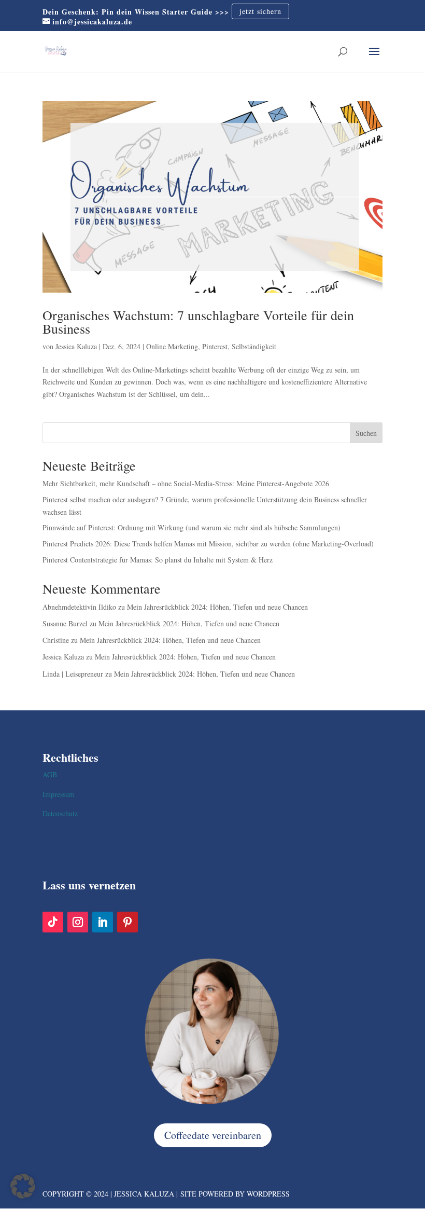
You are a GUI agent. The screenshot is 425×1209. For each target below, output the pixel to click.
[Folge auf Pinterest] (127, 922)
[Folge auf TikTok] (52, 922)
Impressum (58, 794)
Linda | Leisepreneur (72, 674)
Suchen (366, 433)
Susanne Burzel (65, 623)
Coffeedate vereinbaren (212, 1135)
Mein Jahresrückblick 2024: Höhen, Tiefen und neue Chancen (217, 607)
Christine (55, 640)
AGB (49, 774)
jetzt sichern (260, 12)
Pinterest (215, 346)
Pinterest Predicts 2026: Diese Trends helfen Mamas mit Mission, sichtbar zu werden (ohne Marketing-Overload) (208, 543)
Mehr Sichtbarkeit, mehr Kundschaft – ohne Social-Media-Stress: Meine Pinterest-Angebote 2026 (185, 483)
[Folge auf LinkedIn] (102, 922)
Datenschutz (60, 813)
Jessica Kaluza (76, 346)
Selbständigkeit (254, 346)
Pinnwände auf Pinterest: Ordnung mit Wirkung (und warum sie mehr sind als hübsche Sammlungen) (191, 527)
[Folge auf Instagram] (77, 922)
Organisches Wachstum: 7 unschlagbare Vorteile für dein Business (198, 321)
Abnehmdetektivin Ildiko (79, 607)
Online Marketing (172, 346)
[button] (23, 1186)
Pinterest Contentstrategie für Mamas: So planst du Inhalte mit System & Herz (157, 560)
